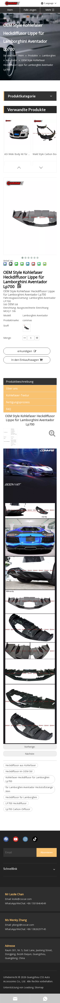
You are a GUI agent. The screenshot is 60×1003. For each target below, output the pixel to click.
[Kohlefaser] (26, 328)
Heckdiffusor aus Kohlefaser (21, 765)
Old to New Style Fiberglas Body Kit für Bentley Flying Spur (46, 158)
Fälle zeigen (30, 9)
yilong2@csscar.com (23, 924)
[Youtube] (15, 839)
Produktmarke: (11, 320)
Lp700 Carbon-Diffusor (18, 809)
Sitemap (39, 987)
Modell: (7, 315)
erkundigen (25, 351)
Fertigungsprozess (18, 402)
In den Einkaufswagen (25, 360)
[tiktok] (35, 839)
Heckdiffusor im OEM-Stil (19, 771)
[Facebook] (6, 839)
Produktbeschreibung (20, 381)
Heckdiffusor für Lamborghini (21, 797)
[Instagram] (25, 839)
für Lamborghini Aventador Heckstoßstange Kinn (29, 789)
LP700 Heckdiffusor (16, 803)
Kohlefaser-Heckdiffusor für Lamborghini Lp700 (27, 779)
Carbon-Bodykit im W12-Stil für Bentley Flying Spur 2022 (17, 158)
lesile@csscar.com (22, 899)
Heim (10, 9)
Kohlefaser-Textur (17, 395)
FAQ (8, 409)
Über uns (12, 388)
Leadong (29, 987)
